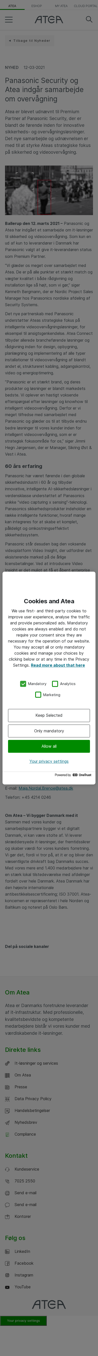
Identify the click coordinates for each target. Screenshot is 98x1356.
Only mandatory (49, 730)
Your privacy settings (49, 761)
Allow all (49, 746)
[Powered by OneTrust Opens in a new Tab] (74, 776)
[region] (49, 678)
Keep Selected (49, 715)
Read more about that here (58, 665)
